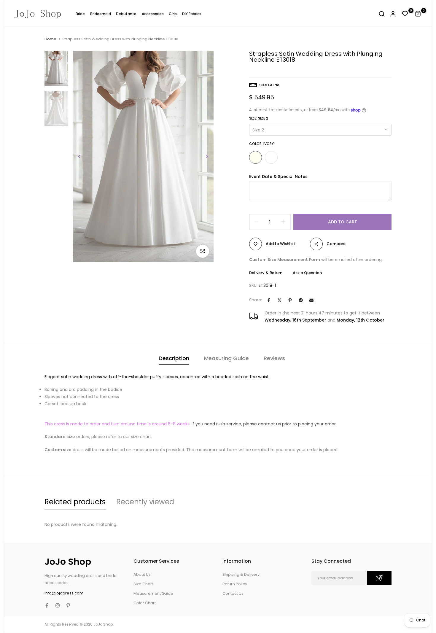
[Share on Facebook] (268, 300)
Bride (80, 13)
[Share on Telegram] (300, 300)
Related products (75, 502)
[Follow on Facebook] (46, 605)
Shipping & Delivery (241, 574)
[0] (405, 14)
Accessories (153, 13)
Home (50, 39)
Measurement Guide (153, 593)
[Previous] (83, 156)
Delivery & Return (265, 273)
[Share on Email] (311, 300)
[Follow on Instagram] (57, 605)
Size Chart (143, 584)
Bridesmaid (100, 13)
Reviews (274, 358)
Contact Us (233, 593)
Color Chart (144, 603)
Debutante (126, 13)
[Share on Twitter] (279, 300)
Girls (173, 13)
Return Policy (234, 584)
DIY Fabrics (191, 13)
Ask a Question (307, 273)
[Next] (202, 156)
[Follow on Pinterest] (68, 605)
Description (174, 358)
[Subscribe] (379, 578)
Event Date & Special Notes (278, 176)
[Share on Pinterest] (290, 300)
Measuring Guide (226, 358)
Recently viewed (145, 502)
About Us (142, 574)
